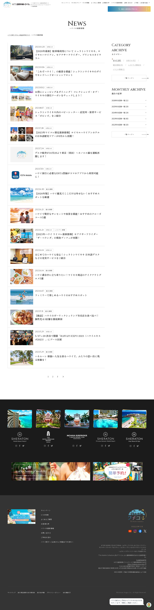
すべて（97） (117, 60)
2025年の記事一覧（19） (120, 106)
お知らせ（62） (131, 60)
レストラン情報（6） (134, 65)
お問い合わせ (128, 2)
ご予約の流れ (46, 537)
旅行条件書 (41, 592)
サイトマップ (12, 592)
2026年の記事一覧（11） (120, 100)
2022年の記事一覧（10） (120, 124)
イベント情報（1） (119, 69)
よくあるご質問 (96, 2)
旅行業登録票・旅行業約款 (26, 592)
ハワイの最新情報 (116, 2)
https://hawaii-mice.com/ (136, 564)
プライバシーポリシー (54, 592)
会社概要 (66, 592)
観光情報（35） (118, 65)
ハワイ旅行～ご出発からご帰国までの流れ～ (57, 542)
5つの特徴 (86, 2)
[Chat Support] (148, 604)
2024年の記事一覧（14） (120, 112)
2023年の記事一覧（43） (120, 118)
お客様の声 (105, 2)
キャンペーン (66, 2)
